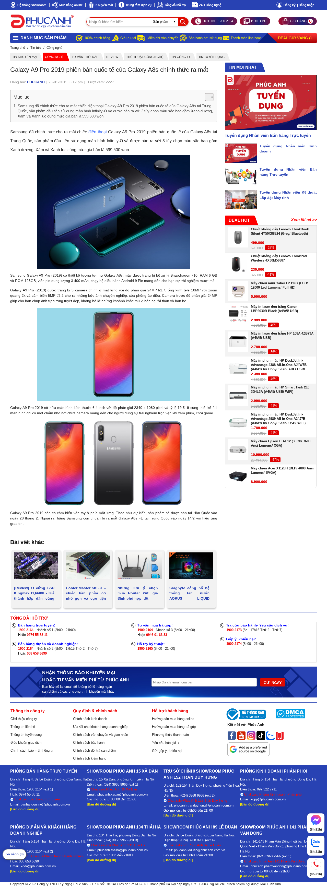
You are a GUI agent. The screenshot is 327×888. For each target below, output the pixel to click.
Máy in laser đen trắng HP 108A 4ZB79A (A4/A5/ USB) (282, 336)
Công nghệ (54, 57)
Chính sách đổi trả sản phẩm (94, 750)
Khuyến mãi (104, 5)
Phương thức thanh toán (170, 735)
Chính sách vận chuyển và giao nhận (100, 735)
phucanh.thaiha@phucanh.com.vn (122, 850)
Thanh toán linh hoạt (246, 38)
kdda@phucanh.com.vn (38, 866)
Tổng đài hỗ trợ (175, 5)
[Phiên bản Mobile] (280, 735)
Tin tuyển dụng (211, 57)
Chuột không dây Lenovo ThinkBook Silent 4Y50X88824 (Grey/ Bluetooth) (280, 231)
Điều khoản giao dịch (25, 742)
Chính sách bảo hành (88, 742)
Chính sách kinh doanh (90, 719)
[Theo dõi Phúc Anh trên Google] (248, 747)
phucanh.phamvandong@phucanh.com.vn (282, 866)
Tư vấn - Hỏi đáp (85, 57)
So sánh (15, 854)
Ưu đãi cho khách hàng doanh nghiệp (100, 727)
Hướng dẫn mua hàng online (173, 719)
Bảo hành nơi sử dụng (205, 38)
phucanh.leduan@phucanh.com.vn (199, 850)
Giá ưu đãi (128, 38)
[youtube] (241, 735)
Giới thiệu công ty (23, 719)
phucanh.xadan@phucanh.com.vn (122, 794)
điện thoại (97, 132)
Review (112, 57)
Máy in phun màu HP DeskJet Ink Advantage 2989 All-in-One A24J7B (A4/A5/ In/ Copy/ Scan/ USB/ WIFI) (278, 418)
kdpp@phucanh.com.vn (268, 799)
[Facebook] (231, 735)
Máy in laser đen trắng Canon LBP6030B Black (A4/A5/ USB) (274, 309)
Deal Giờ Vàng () (295, 38)
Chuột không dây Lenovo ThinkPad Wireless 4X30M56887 (279, 258)
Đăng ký (290, 5)
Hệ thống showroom (31, 5)
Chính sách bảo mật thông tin (32, 750)
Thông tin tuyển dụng (26, 735)
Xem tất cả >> (304, 220)
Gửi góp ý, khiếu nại (167, 751)
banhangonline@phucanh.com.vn (45, 804)
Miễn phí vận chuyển (162, 38)
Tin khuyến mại (24, 57)
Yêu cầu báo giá (165, 743)
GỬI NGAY (273, 683)
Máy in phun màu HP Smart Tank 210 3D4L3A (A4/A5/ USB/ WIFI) (280, 390)
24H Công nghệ (210, 5)
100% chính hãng (97, 38)
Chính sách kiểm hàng (89, 758)
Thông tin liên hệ (22, 727)
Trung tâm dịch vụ (138, 5)
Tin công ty (181, 57)
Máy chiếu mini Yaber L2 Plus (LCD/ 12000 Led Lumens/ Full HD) (279, 285)
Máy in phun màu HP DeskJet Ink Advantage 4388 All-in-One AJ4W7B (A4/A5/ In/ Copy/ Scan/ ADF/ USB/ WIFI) (279, 365)
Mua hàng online (71, 5)
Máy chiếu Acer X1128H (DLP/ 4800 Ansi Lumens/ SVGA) (282, 470)
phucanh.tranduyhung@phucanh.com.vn (203, 805)
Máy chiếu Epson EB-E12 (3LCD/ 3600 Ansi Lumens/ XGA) (280, 444)
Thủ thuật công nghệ (144, 57)
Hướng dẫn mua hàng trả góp (174, 727)
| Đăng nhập (305, 5)
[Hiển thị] (209, 97)
